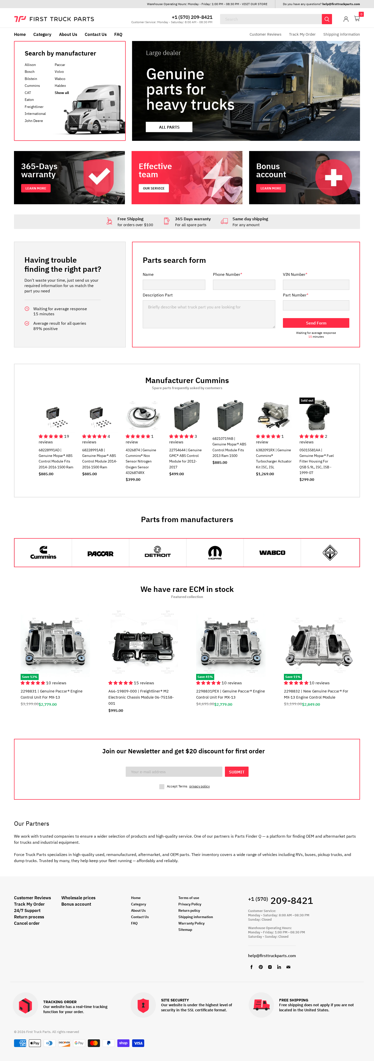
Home (20, 34)
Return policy (189, 910)
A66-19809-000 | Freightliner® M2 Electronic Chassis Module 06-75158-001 (141, 697)
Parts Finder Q (248, 836)
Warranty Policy (191, 923)
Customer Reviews (265, 34)
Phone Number (227, 274)
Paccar (60, 64)
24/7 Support (27, 910)
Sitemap (185, 929)
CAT (28, 92)
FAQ (118, 34)
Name (148, 274)
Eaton (29, 99)
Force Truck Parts (30, 854)
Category (42, 34)
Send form (316, 322)
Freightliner (34, 106)
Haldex (60, 85)
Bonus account (76, 904)
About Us (68, 34)
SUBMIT (236, 771)
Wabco (60, 78)
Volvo (59, 71)
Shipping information (341, 34)
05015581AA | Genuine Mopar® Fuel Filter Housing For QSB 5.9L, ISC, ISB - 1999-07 (316, 461)
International (35, 113)
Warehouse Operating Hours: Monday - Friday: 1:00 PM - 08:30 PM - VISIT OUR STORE (207, 4)
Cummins (32, 85)
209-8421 (280, 900)
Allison (30, 64)
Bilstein (31, 78)
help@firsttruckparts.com (272, 955)
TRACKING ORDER (60, 1002)
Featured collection (187, 596)
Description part (158, 294)
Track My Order (302, 34)
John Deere (34, 120)
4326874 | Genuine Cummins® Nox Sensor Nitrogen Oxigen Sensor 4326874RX (141, 461)
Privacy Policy (189, 904)
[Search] (327, 19)
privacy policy (199, 786)
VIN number (295, 274)
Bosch (30, 71)
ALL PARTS (169, 126)
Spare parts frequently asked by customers (187, 388)
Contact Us (96, 34)
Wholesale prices (78, 898)
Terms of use (188, 897)
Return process (29, 917)
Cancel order (27, 923)
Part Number (295, 294)
